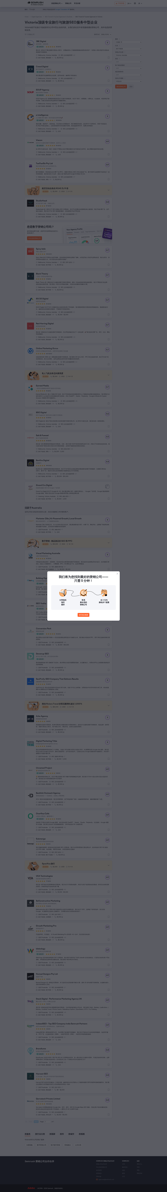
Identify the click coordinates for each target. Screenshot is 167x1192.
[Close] (117, 573)
